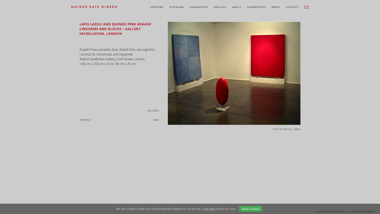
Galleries (153, 110)
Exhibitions (256, 7)
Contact (292, 7)
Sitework (177, 7)
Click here (208, 209)
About (236, 7)
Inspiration (199, 7)
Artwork (157, 7)
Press (276, 7)
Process (220, 7)
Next (156, 120)
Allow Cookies (250, 208)
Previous (85, 120)
